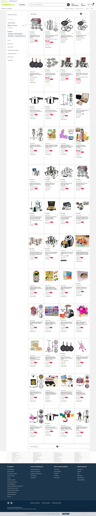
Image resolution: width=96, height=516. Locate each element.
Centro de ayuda (10, 471)
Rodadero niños (35, 453)
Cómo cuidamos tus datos (12, 488)
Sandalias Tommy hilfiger (57, 461)
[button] (49, 4)
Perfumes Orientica (56, 452)
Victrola (13, 458)
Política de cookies (46, 502)
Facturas (9, 477)
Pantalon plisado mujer (36, 458)
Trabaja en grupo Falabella (36, 473)
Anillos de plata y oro (78, 454)
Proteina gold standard (78, 458)
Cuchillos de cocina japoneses (37, 454)
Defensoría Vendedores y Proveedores (15, 486)
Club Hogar (56, 475)
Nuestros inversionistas (35, 471)
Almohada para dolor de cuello (37, 455)
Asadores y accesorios (57, 459)
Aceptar (65, 513)
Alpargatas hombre (56, 456)
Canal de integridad (11, 483)
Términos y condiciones (35, 502)
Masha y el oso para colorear (58, 458)
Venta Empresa (34, 475)
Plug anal (34, 461)
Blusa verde (14, 453)
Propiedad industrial (11, 494)
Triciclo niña (55, 457)
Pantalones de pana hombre (37, 459)
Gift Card (9, 496)
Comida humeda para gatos (58, 454)
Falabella (79, 471)
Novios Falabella (57, 471)
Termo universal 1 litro (78, 460)
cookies (58, 513)
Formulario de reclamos (12, 481)
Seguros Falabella (80, 479)
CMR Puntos (56, 469)
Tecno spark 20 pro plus (57, 460)
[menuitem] (79, 9)
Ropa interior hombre (78, 452)
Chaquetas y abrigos (78, 455)
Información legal (10, 475)
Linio (78, 473)
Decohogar (10, 33)
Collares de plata (14, 461)
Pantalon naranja (14, 454)
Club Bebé (56, 473)
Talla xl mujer (76, 459)
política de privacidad (51, 513)
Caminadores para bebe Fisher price (58, 455)
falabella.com (80, 469)
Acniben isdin (77, 457)
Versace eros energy (15, 459)
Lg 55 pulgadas (77, 453)
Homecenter (79, 475)
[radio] (45, 84)
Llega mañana (10, 27)
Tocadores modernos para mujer (37, 452)
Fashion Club (56, 477)
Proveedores (33, 477)
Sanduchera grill (77, 461)
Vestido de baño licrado (36, 456)
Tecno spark (35, 460)
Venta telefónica (10, 469)
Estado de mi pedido (11, 479)
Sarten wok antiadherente (78, 456)
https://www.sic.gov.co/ (12, 492)
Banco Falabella (80, 477)
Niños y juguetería (18, 33)
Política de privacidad (56, 502)
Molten (13, 460)
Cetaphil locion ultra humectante (16, 455)
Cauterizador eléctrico (15, 452)
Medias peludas (35, 457)
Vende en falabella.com (35, 469)
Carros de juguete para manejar (16, 457)
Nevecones (13, 456)
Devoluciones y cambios (12, 473)
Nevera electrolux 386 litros (58, 453)
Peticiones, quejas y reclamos (13, 490)
